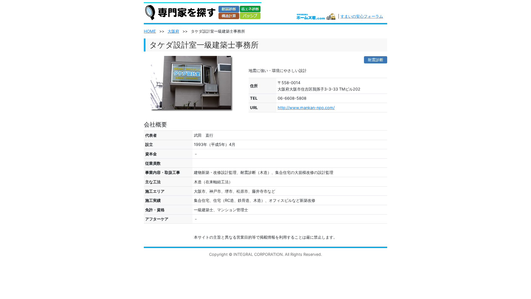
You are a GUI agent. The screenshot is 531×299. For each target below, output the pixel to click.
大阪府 (173, 31)
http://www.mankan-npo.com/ (306, 107)
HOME (150, 31)
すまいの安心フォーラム (361, 16)
